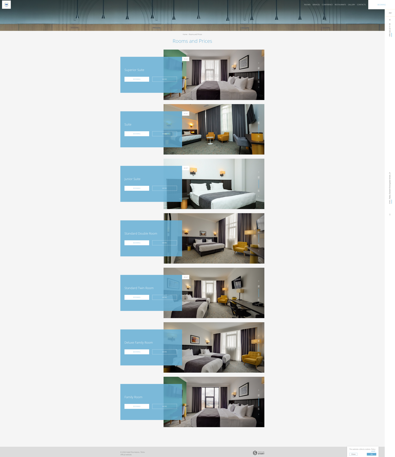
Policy (373, 449)
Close (353, 454)
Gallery (351, 4)
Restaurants (340, 4)
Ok (372, 454)
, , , (390, 188)
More (164, 79)
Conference (327, 4)
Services (316, 4)
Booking (382, 4)
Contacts (361, 4)
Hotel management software (159, 18)
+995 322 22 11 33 (390, 30)
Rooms (307, 4)
